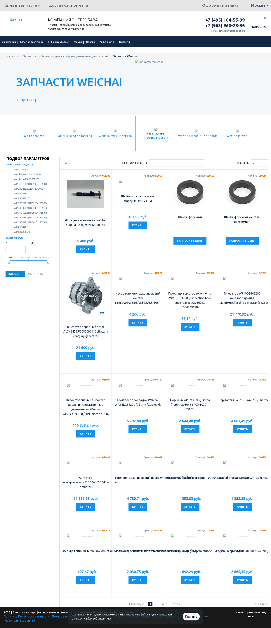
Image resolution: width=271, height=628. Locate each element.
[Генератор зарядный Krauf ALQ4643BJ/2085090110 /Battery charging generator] (85, 295)
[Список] (81, 163)
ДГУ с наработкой (58, 42)
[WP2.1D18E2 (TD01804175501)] (156, 133)
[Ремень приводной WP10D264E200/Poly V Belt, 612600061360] (242, 566)
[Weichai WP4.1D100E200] (74, 133)
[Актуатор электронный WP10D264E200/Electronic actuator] (85, 488)
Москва (258, 5)
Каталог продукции (31, 42)
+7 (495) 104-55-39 (225, 20)
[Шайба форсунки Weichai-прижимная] (242, 192)
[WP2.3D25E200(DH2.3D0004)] (196, 133)
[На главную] (4, 56)
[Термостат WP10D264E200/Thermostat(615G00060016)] (242, 387)
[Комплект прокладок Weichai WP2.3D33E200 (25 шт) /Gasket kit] (138, 390)
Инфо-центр (107, 42)
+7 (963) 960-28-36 (225, 25)
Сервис (90, 42)
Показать (241, 163)
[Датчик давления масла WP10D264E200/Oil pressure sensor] (190, 485)
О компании (9, 42)
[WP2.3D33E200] (237, 133)
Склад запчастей (22, 5)
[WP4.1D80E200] (34, 133)
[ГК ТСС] (24, 21)
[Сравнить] (89, 258)
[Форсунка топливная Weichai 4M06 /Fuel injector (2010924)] (85, 194)
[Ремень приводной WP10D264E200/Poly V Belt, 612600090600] (190, 566)
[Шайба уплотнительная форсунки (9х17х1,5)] (138, 184)
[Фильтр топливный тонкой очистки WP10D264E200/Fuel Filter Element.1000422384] (85, 566)
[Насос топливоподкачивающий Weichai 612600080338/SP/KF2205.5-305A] (138, 287)
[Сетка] (75, 163)
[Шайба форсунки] (190, 192)
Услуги (78, 42)
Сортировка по (134, 163)
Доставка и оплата (68, 5)
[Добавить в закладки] (82, 258)
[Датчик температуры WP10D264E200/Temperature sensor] (242, 485)
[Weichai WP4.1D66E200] (115, 133)
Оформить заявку (220, 5)
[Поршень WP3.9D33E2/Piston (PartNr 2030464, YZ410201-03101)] (190, 390)
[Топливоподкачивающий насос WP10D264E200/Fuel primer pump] (138, 485)
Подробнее (26, 100)
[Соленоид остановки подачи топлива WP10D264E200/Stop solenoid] (138, 566)
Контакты (124, 42)
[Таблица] (87, 163)
